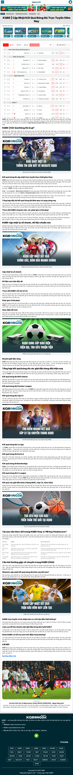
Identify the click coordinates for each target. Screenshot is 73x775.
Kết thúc (19, 45)
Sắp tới (26, 45)
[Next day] (68, 44)
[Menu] (2, 2)
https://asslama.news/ (18, 724)
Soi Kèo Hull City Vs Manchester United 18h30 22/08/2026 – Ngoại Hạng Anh (36, 703)
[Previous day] (54, 44)
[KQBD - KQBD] (36, 2)
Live (13, 45)
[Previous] (6, 30)
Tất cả (5, 45)
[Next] (66, 30)
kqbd (29, 123)
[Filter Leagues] (50, 44)
